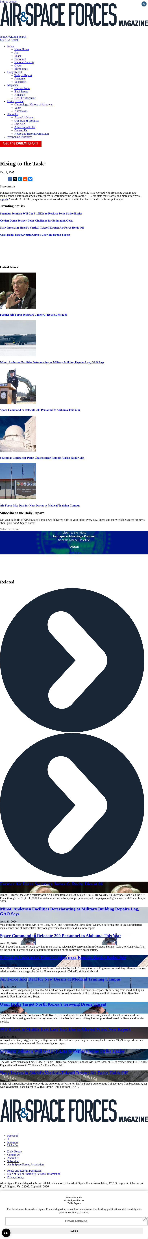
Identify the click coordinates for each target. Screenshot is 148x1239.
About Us (12, 114)
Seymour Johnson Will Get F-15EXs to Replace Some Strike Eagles (62, 1051)
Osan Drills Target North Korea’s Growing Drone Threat (53, 1004)
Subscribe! (20, 81)
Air (16, 52)
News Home (21, 49)
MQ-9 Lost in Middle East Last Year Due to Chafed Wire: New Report (65, 1029)
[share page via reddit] (25, 180)
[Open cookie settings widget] (6, 1233)
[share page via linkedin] (20, 180)
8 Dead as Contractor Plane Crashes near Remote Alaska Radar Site (42, 457)
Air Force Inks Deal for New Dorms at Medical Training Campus (40, 505)
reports (4, 199)
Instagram (12, 1142)
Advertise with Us (24, 127)
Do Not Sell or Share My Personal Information (33, 1173)
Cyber (17, 65)
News (10, 46)
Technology (21, 68)
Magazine (12, 85)
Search (22, 36)
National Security (24, 62)
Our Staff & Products (26, 120)
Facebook (12, 1135)
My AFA (5, 39)
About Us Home (23, 117)
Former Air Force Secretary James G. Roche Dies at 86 (33, 314)
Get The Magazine (25, 97)
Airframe (19, 78)
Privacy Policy (15, 1177)
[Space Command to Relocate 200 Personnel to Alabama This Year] (18, 402)
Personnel (20, 59)
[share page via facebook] (10, 180)
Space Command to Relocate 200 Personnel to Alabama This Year (40, 409)
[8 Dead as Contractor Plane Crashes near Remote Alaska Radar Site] (18, 450)
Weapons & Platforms (19, 136)
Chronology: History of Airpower (33, 104)
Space (17, 55)
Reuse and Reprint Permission (31, 133)
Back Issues (21, 91)
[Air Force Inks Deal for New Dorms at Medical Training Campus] (18, 498)
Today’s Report (23, 75)
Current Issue (22, 88)
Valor (17, 107)
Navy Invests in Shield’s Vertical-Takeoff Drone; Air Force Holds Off (64, 1072)
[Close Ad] (145, 1219)
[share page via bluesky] (30, 180)
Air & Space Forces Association (25, 1164)
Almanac (19, 94)
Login (14, 36)
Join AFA (5, 36)
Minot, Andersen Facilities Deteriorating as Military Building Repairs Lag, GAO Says (52, 362)
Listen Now (74, 552)
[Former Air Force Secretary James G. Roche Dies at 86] (18, 307)
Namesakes (20, 110)
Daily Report (14, 72)
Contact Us (20, 130)
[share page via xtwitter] (15, 180)
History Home (15, 101)
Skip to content (8, 1)
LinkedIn (12, 1145)
